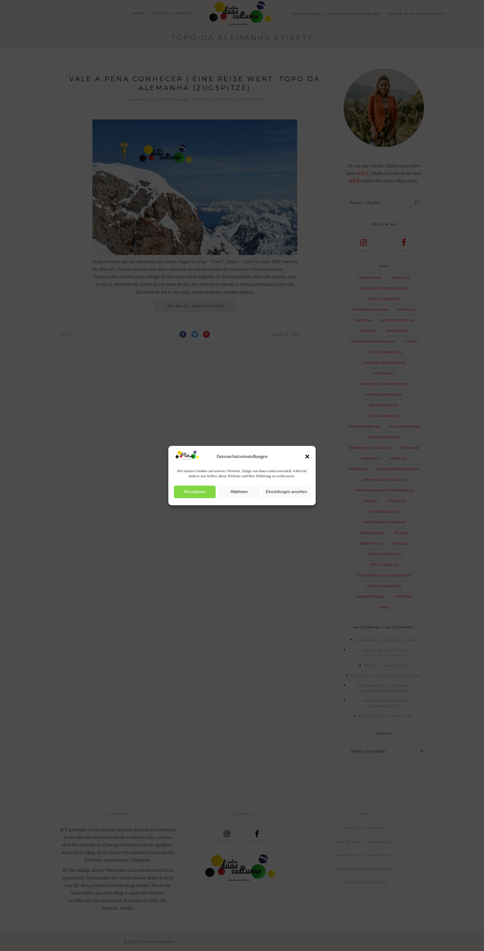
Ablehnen (239, 491)
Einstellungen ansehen (286, 491)
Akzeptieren (195, 491)
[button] (307, 456)
